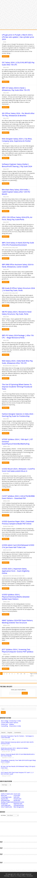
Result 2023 (6, 473)
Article (4, 42)
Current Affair (5, 722)
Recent (3, 732)
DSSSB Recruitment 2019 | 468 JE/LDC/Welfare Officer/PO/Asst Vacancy (14, 749)
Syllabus (11, 724)
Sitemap (6, 876)
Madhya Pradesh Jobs (7, 802)
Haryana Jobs (17, 799)
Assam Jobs (17, 794)
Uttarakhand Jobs (19, 805)
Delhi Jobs (16, 797)
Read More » (5, 56)
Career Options (13, 722)
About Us (13, 876)
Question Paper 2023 (8, 526)
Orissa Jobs (17, 795)
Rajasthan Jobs (18, 803)
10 (17, 673)
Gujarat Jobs (4, 799)
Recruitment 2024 (7, 247)
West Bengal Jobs (19, 807)
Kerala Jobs (17, 800)
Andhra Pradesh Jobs (7, 794)
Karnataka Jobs (5, 800)
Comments (17, 732)
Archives (3, 815)
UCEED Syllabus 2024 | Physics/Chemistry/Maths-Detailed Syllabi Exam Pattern (15, 597)
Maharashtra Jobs (19, 802)
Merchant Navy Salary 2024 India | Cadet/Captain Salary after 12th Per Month (16, 192)
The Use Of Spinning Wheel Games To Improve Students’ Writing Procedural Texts (17, 386)
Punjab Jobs (4, 803)
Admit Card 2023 (7, 550)
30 (24, 673)
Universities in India (15, 726)
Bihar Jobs (4, 795)
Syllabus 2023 (6, 446)
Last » (32, 676)
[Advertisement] (9, 827)
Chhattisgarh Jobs (6, 797)
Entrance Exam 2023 (19, 575)
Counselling (4, 726)
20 (21, 673)
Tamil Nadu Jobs (5, 805)
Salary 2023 (6, 67)
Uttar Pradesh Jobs (6, 807)
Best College (4, 721)
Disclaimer (30, 876)
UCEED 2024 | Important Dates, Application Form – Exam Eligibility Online (15, 571)
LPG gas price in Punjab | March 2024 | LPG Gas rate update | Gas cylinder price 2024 (18, 37)
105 (13, 739)
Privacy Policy (21, 876)
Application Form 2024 (8, 575)
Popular (10, 732)
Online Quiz (4, 724)
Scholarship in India (15, 721)
